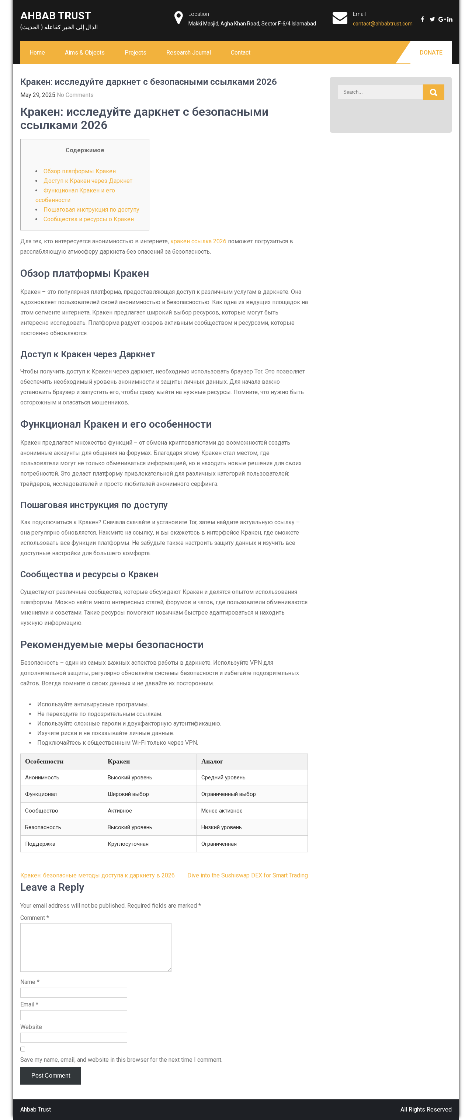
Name (29, 981)
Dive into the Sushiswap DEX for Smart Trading (247, 875)
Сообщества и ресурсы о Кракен (89, 219)
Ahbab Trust (55, 16)
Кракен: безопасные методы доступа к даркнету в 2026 (97, 875)
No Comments (75, 94)
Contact (240, 52)
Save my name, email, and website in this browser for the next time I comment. (121, 1059)
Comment (34, 917)
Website (31, 1026)
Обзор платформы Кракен (80, 171)
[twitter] (430, 16)
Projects (135, 52)
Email (29, 1004)
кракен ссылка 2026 (198, 241)
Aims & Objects (85, 52)
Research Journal (188, 52)
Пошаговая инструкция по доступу (91, 209)
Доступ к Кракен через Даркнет (88, 180)
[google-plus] (439, 16)
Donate (431, 52)
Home (37, 52)
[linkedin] (448, 16)
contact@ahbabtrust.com (383, 24)
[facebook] (421, 16)
